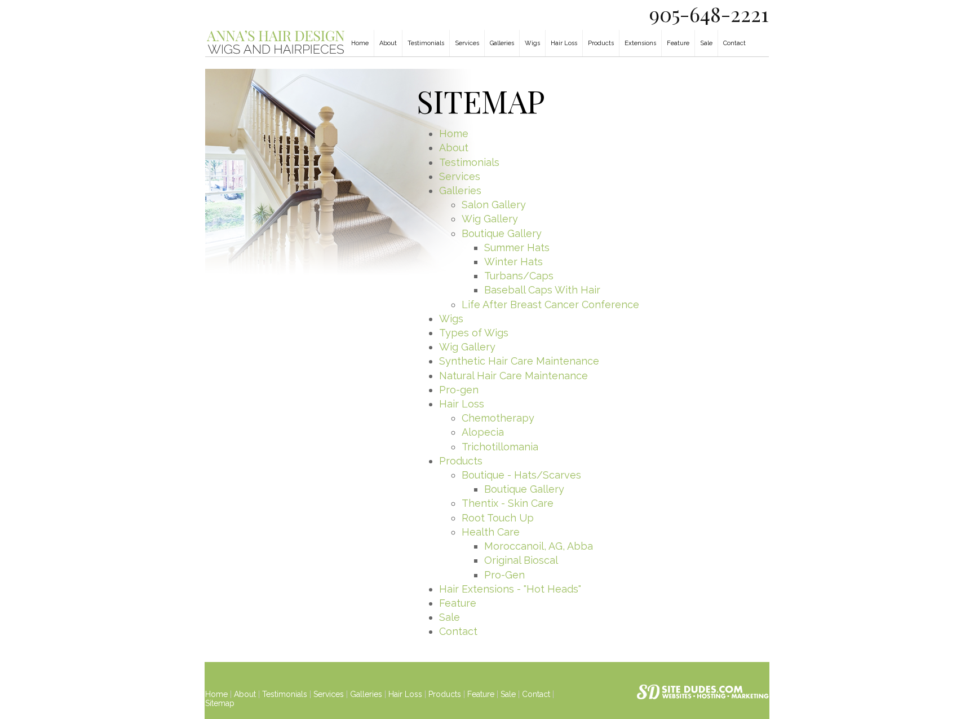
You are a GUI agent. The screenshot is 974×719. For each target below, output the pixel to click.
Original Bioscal (521, 560)
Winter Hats (513, 262)
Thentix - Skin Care (508, 503)
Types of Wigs (473, 333)
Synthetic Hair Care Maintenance (519, 361)
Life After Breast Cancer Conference (550, 304)
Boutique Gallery (502, 233)
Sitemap (219, 703)
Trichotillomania (500, 447)
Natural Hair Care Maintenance (513, 376)
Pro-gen (459, 390)
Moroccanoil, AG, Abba (538, 546)
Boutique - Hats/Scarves (521, 475)
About (388, 43)
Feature (678, 43)
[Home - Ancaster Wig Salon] (275, 52)
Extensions (640, 43)
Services (467, 43)
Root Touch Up (498, 518)
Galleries (502, 43)
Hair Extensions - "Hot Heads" (510, 589)
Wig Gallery (490, 219)
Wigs (532, 43)
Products (601, 43)
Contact (734, 43)
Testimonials (426, 43)
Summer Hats (517, 247)
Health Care (491, 532)
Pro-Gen (504, 575)
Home (360, 43)
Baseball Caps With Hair (542, 290)
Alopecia (483, 432)
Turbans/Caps (519, 276)
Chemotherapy (498, 418)
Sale (706, 43)
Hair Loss (564, 43)
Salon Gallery (494, 205)
